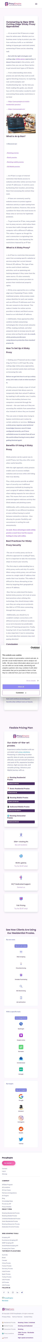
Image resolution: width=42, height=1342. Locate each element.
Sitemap (4, 1174)
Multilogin (21, 1029)
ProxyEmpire (17, 1313)
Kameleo (21, 1051)
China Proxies (6, 1263)
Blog (3, 1198)
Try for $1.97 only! (21, 866)
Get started (7, 1163)
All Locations (6, 1187)
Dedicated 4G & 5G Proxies (10, 1227)
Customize (20, 693)
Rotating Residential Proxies (11, 1213)
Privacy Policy (6, 1317)
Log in (4, 1171)
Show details (31, 681)
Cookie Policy (28, 1317)
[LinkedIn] (17, 1292)
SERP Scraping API (8, 1243)
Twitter (21, 1144)
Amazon (21, 1111)
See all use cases (21, 946)
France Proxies (6, 1266)
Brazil (4, 1257)
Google (21, 1100)
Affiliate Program (7, 1184)
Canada (4, 1260)
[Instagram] (13, 1292)
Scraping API (6, 1237)
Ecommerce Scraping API (10, 1240)
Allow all (21, 687)
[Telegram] (22, 1292)
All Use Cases (6, 1190)
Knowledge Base (7, 1201)
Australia (5, 1255)
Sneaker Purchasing (21, 979)
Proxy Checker (6, 1206)
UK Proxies (5, 1282)
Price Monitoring (21, 968)
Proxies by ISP (6, 1204)
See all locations (21, 845)
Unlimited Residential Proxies (11, 1218)
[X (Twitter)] (8, 1292)
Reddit (21, 1133)
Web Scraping (21, 957)
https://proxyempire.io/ (16, 109)
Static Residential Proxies (10, 1221)
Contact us (21, 887)
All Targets (5, 1195)
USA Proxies (6, 1285)
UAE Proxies (6, 1279)
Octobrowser (21, 1063)
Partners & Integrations (9, 1193)
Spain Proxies (6, 1274)
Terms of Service (17, 1317)
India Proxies (6, 1271)
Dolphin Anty (21, 1040)
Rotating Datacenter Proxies (11, 1224)
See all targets (21, 1090)
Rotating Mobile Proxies (9, 1216)
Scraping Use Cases (8, 1248)
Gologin (21, 1074)
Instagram (21, 1122)
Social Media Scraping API (10, 1245)
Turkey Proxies (6, 1277)
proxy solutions (24, 752)
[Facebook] (4, 1292)
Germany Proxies (7, 1268)
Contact (4, 1168)
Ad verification (21, 1002)
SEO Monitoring (21, 991)
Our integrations (21, 1018)
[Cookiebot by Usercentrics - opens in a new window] (31, 648)
